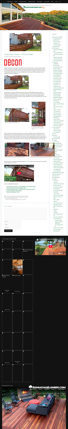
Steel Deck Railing (57, 58)
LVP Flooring (55, 137)
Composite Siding (57, 156)
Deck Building (56, 75)
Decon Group (27, 161)
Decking (16, 1)
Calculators (55, 128)
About (44, 393)
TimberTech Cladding (57, 167)
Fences (54, 191)
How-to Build (56, 132)
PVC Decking (56, 111)
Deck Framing (56, 79)
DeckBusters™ (56, 86)
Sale (54, 148)
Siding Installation (57, 166)
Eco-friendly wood (57, 187)
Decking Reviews (63, 393)
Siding (53, 153)
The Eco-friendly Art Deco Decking (14, 190)
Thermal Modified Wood (57, 172)
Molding (55, 209)
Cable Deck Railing (57, 52)
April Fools (55, 141)
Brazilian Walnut (56, 70)
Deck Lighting (56, 81)
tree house (26, 197)
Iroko (54, 201)
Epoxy (53, 133)
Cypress (55, 182)
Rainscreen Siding (57, 159)
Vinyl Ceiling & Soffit (59, 224)
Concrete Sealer (55, 46)
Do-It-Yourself (46, 1)
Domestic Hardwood (57, 183)
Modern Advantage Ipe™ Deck (13, 192)
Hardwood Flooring (31, 1)
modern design (21, 197)
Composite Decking (22, 1)
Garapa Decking (56, 92)
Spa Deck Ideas (56, 114)
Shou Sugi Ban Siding (57, 162)
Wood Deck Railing (57, 60)
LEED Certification (25, 196)
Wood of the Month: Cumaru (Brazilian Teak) (16, 188)
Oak (54, 210)
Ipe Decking (55, 95)
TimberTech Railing (56, 174)
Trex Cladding (56, 169)
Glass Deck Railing (57, 57)
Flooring (53, 135)
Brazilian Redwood (57, 67)
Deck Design (13, 196)
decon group (7, 197)
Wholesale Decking (57, 149)
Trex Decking (56, 44)
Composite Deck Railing (58, 54)
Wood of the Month (57, 227)
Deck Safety (55, 83)
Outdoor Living (9, 1)
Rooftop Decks (56, 113)
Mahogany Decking (57, 97)
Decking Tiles (56, 130)
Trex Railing (54, 175)
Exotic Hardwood (19, 196)
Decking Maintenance (57, 89)
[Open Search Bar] (60, 1)
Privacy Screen (56, 109)
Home (40, 393)
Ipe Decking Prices (57, 145)
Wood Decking (56, 125)
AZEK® (54, 63)
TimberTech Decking (57, 120)
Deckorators (55, 41)
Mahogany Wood (56, 204)
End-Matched (56, 188)
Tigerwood (55, 119)
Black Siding (55, 154)
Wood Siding (56, 170)
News (52, 1)
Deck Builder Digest (57, 73)
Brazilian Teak (56, 68)
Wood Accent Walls (57, 217)
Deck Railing (54, 48)
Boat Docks (55, 65)
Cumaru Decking (8, 196)
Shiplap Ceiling (58, 220)
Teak (54, 212)
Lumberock (55, 43)
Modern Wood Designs (58, 206)
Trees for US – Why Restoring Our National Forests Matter (15, 199)
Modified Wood (55, 138)
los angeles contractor (14, 197)
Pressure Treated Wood (58, 106)
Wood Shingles (56, 229)
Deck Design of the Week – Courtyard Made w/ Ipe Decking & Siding (21, 186)
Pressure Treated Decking (58, 103)
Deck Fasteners (56, 78)
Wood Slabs (55, 231)
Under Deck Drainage (57, 124)
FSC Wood (55, 193)
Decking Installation (57, 88)
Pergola (53, 151)
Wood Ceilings (39, 1)
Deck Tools (55, 84)
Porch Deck (55, 102)
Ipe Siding (55, 158)
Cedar (54, 180)
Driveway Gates (56, 185)
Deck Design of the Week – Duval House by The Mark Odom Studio (21, 189)
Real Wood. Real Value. (50, 393)
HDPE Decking (56, 94)
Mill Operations (56, 146)
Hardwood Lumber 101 (58, 196)
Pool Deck (55, 100)
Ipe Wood (55, 199)
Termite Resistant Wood (58, 214)
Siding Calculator (56, 164)
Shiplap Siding (56, 161)
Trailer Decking (56, 122)
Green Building (56, 143)
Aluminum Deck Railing (58, 49)
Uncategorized (55, 177)
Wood (56, 1)
